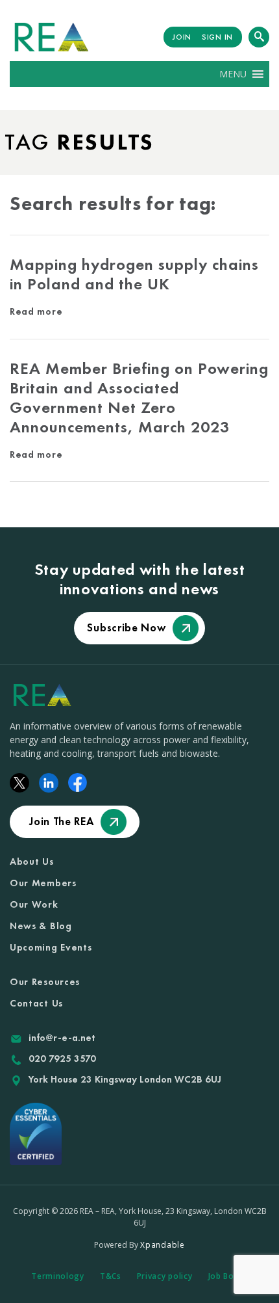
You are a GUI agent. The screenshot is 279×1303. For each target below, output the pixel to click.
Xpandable (162, 1244)
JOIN (182, 37)
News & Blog (41, 925)
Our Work (34, 904)
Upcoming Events (51, 947)
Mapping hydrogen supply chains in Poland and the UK (134, 274)
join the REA (61, 821)
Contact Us (36, 1003)
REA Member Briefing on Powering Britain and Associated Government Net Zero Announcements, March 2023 (139, 398)
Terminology (57, 1276)
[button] (233, 74)
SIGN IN (217, 37)
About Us (32, 861)
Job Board (228, 1276)
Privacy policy (165, 1276)
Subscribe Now (126, 627)
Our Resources (45, 981)
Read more (36, 311)
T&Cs (110, 1276)
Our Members (43, 882)
